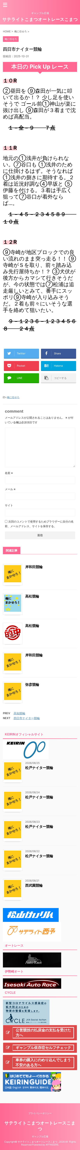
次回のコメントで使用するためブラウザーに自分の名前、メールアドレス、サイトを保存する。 (39, 524)
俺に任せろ (13, 397)
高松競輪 (32, 596)
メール (10, 489)
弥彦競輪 (32, 684)
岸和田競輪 (34, 567)
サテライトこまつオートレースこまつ (40, 19)
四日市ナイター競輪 (27, 718)
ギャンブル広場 (40, 1136)
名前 (9, 473)
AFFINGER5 (52, 1144)
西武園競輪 (34, 885)
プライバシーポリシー (40, 1113)
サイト (9, 505)
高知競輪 (19, 713)
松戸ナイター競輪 (39, 768)
